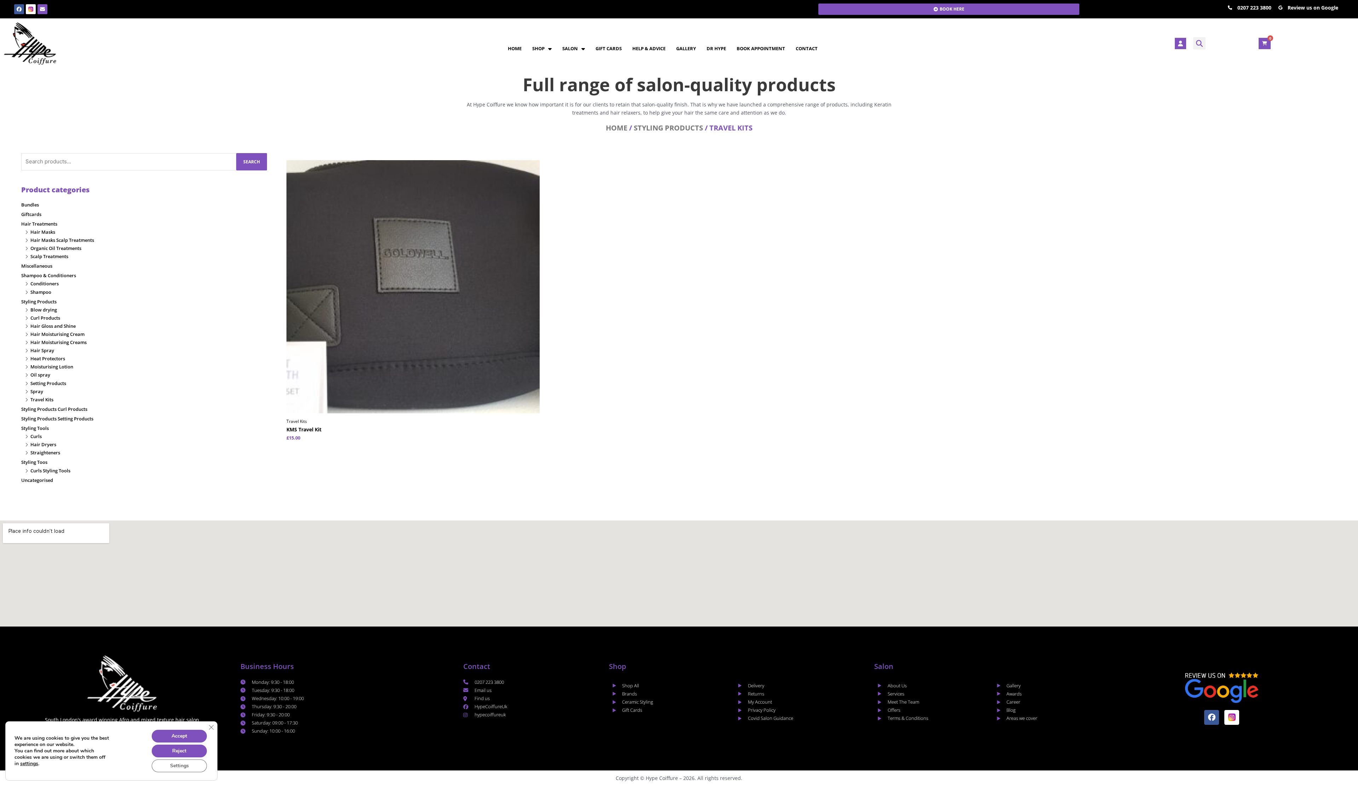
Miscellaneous (36, 266)
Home (616, 128)
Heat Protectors (47, 358)
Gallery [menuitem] (686, 48)
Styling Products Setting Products (57, 418)
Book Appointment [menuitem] (761, 48)
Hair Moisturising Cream (57, 334)
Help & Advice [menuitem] (649, 48)
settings (29, 764)
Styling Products (668, 128)
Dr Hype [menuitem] (716, 48)
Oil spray (40, 375)
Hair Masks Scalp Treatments (62, 240)
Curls (36, 436)
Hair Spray (42, 350)
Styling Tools (35, 428)
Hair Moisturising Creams (58, 342)
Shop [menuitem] (538, 48)
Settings (179, 765)
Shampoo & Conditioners (48, 275)
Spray (36, 391)
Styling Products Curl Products (54, 409)
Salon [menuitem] (570, 48)
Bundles (30, 205)
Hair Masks (42, 232)
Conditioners (44, 283)
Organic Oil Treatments (55, 248)
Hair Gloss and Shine (53, 326)
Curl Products (45, 318)
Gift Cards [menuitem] (609, 48)
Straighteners (45, 452)
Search (251, 162)
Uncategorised (37, 480)
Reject (179, 750)
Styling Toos (34, 462)
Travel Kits (41, 399)
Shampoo (40, 292)
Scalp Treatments (49, 256)
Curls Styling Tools (50, 470)
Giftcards (31, 214)
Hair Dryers (43, 444)
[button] (1199, 43)
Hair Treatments (39, 224)
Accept (179, 736)
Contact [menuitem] (807, 48)
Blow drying (43, 310)
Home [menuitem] (515, 48)
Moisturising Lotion (51, 366)
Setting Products (48, 383)
